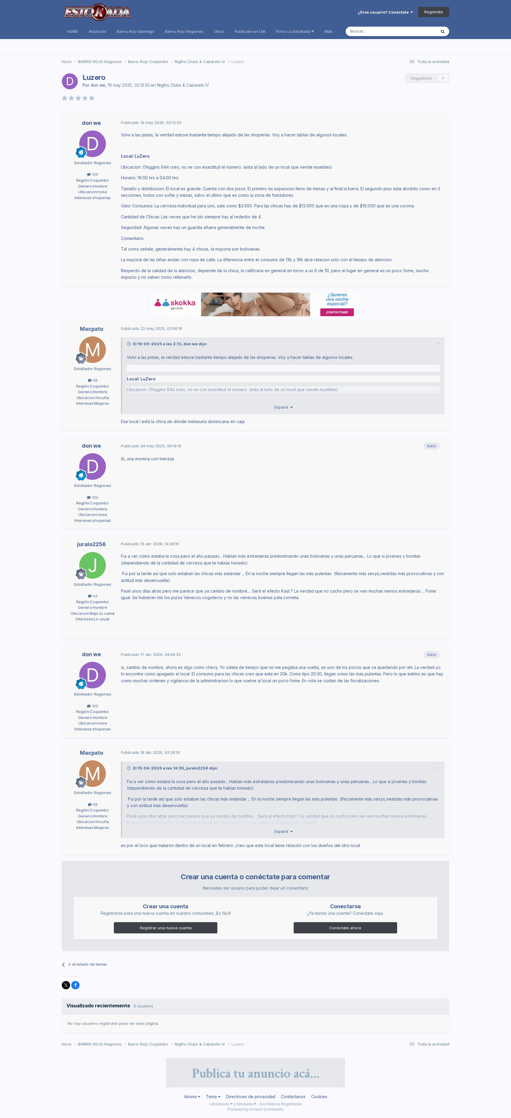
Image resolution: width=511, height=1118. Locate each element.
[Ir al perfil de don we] (70, 81)
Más (328, 31)
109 (94, 174)
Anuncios (97, 31)
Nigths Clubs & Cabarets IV (183, 85)
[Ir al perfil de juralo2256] (92, 565)
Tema (212, 1096)
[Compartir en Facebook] (75, 985)
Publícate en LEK (250, 31)
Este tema (419, 31)
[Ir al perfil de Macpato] (92, 349)
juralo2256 (91, 544)
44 (95, 595)
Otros (219, 31)
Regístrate (433, 11)
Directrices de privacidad (250, 1096)
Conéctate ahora (345, 927)
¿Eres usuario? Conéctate (384, 12)
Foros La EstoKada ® (295, 31)
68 (95, 380)
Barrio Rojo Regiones (184, 31)
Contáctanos (293, 1096)
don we (97, 85)
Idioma (191, 1096)
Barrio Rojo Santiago (135, 31)
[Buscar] (442, 31)
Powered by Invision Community (255, 1109)
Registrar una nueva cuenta (166, 927)
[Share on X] (66, 985)
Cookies (319, 1096)
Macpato (91, 329)
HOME (72, 31)
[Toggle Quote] (129, 343)
